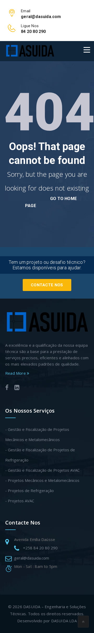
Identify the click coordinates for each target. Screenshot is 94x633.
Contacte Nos (47, 285)
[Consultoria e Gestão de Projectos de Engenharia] (30, 51)
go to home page (51, 202)
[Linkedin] (16, 388)
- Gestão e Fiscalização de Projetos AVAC (42, 470)
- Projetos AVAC (19, 500)
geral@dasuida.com (31, 558)
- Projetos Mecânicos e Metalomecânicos (42, 480)
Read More (16, 373)
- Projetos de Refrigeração (29, 490)
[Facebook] (7, 388)
